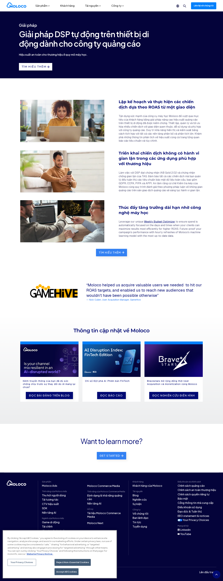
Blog (136, 495)
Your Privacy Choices (196, 520)
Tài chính (47, 526)
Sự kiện (137, 504)
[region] (60, 554)
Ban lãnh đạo (140, 517)
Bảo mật (183, 498)
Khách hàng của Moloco (147, 485)
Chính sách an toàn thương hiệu (197, 490)
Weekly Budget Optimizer (159, 221)
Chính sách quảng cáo (191, 485)
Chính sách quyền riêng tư (193, 494)
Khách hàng (67, 5)
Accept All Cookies (66, 571)
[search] (184, 6)
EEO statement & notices (193, 516)
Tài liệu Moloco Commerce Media (104, 514)
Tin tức (137, 522)
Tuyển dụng (140, 526)
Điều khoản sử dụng (190, 507)
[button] (42, 5)
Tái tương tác (50, 499)
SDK (44, 508)
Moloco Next (95, 523)
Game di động (51, 522)
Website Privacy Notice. (40, 554)
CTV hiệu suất (50, 504)
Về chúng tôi (140, 513)
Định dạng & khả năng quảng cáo (104, 497)
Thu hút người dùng (54, 495)
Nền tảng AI (49, 512)
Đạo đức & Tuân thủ (190, 511)
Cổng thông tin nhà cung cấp (195, 502)
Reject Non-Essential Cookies (72, 562)
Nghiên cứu (140, 499)
